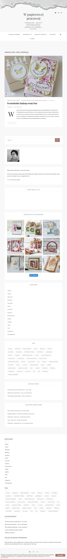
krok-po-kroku (31, 361)
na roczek (24, 364)
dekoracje (10, 297)
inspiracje (26, 34)
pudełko (49, 364)
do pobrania (19, 352)
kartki (14, 100)
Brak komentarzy (18, 107)
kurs (39, 361)
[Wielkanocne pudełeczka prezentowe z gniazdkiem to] (33, 228)
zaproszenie (19, 371)
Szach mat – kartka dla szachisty (22, 417)
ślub (9, 328)
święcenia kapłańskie (13, 374)
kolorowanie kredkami (13, 361)
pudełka (10, 322)
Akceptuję (60, 555)
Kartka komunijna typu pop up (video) (13, 530)
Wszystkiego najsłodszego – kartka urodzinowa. (19, 396)
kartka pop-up (11, 358)
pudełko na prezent (22, 368)
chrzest (9, 293)
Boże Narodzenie (27, 348)
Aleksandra (10, 107)
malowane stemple (53, 361)
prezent (42, 364)
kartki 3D (10, 309)
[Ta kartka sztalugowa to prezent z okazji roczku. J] (15, 264)
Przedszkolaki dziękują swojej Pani (22, 103)
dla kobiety (10, 352)
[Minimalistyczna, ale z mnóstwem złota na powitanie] (51, 264)
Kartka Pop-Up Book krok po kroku (25, 413)
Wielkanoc (52, 368)
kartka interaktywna (46, 355)
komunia (10, 312)
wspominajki (11, 371)
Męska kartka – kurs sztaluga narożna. (23, 423)
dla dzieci (23, 100)
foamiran (10, 355)
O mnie (32, 38)
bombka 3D (17, 348)
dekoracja (42, 348)
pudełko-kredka (12, 368)
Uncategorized (11, 334)
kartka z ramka (42, 358)
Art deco (10, 348)
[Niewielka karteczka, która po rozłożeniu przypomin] (51, 228)
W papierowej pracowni (33, 16)
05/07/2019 (52, 100)
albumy (9, 290)
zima (34, 371)
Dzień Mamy (40, 352)
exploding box (49, 352)
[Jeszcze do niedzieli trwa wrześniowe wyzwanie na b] (33, 264)
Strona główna (14, 34)
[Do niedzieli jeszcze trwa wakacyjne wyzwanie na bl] (15, 228)
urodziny (38, 368)
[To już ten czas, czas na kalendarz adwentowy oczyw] (33, 246)
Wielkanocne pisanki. (10, 532)
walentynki (44, 368)
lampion (44, 361)
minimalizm (10, 364)
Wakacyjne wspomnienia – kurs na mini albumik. (20, 393)
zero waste (27, 371)
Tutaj (8, 179)
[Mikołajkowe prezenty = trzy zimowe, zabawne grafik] (15, 246)
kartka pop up (21, 358)
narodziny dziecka (34, 364)
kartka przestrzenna (31, 358)
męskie (9, 318)
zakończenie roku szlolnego (39, 100)
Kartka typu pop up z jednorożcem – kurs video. (19, 389)
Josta (9, 420)
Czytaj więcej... (12, 122)
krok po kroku (40, 34)
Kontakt (53, 34)
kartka (36, 355)
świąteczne (10, 331)
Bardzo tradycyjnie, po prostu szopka (19, 410)
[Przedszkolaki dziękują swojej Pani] (33, 76)
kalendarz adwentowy (27, 355)
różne (18, 100)
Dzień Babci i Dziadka (29, 352)
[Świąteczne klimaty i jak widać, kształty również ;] (51, 246)
